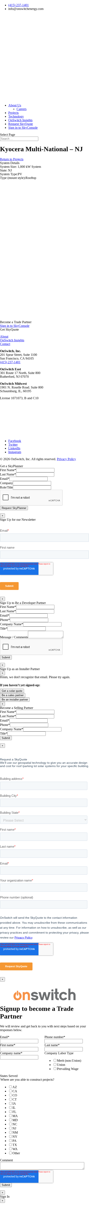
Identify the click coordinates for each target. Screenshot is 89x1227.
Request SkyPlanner (14, 508)
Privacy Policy (66, 459)
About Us (14, 105)
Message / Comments (14, 637)
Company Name (11, 624)
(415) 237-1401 (18, 5)
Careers (21, 109)
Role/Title (6, 487)
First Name (8, 470)
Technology (16, 116)
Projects (13, 112)
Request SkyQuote (20, 124)
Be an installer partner (15, 699)
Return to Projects (11, 159)
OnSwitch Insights (20, 120)
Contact (5, 344)
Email (4, 478)
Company (6, 483)
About (4, 336)
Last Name (8, 474)
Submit (6, 657)
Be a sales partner (13, 695)
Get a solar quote (12, 690)
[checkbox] (65, 1064)
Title (3, 628)
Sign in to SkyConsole (23, 127)
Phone (5, 620)
